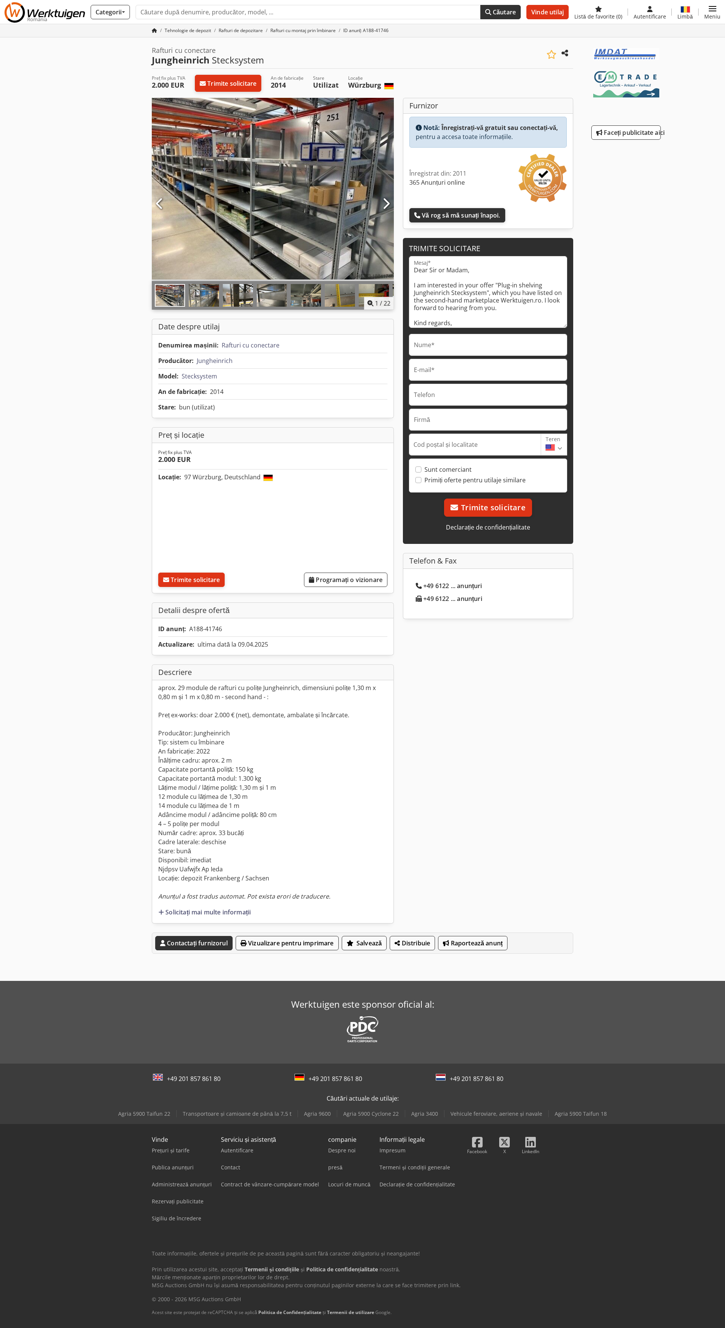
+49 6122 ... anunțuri (452, 586)
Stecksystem (199, 376)
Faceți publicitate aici (631, 132)
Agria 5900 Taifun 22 (144, 1113)
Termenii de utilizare (350, 1312)
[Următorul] (386, 204)
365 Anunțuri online (437, 182)
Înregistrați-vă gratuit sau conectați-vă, (499, 128)
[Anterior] (160, 204)
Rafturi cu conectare (250, 345)
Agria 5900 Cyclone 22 (371, 1113)
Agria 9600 (317, 1113)
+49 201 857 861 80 (194, 1079)
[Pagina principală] (154, 30)
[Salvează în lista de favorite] (551, 54)
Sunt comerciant (448, 469)
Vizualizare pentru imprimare (290, 943)
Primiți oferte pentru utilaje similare (475, 480)
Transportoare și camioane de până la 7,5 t (237, 1113)
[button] (712, 12)
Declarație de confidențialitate (488, 527)
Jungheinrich (215, 361)
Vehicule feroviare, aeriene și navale (496, 1113)
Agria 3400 (424, 1113)
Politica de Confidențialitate (289, 1312)
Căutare (503, 12)
